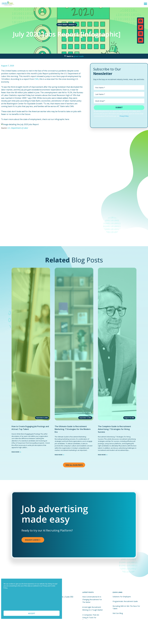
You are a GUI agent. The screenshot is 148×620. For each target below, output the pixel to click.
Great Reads (79, 56)
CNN (36, 79)
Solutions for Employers (122, 596)
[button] (145, 3)
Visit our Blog (118, 613)
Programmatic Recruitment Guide (125, 601)
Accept (31, 613)
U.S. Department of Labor (18, 128)
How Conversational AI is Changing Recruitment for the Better (92, 599)
